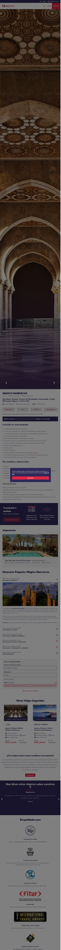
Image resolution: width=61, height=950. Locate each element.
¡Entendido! (31, 478)
